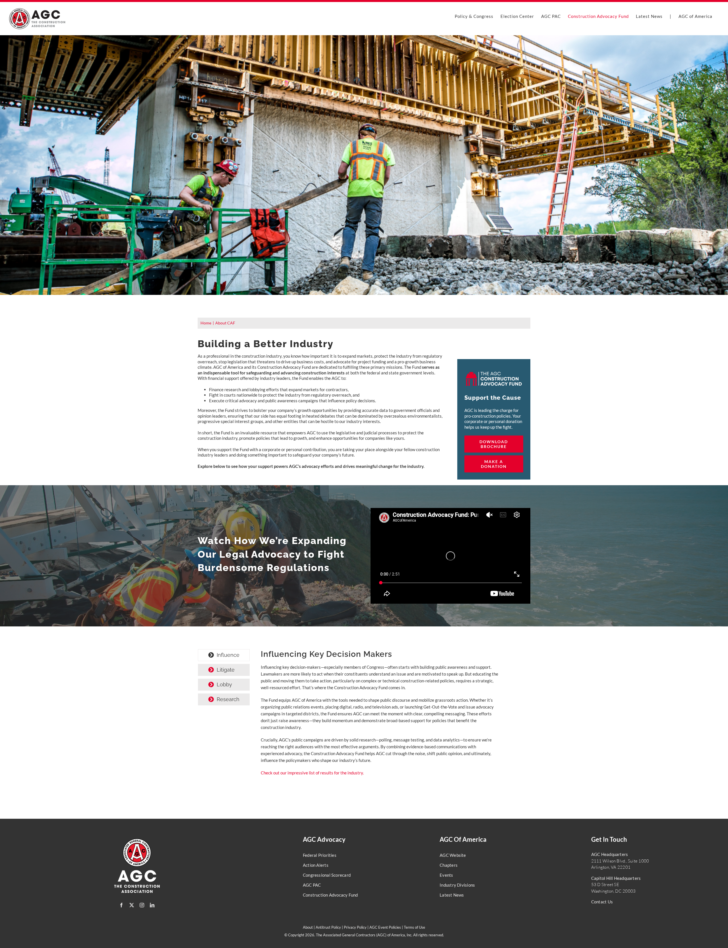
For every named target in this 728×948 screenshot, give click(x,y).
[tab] (224, 655)
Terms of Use (414, 927)
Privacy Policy (355, 927)
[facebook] (121, 905)
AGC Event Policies (385, 927)
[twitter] (131, 905)
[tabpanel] (380, 715)
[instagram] (142, 905)
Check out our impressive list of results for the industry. (312, 772)
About (308, 927)
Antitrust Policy (328, 927)
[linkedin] (152, 905)
